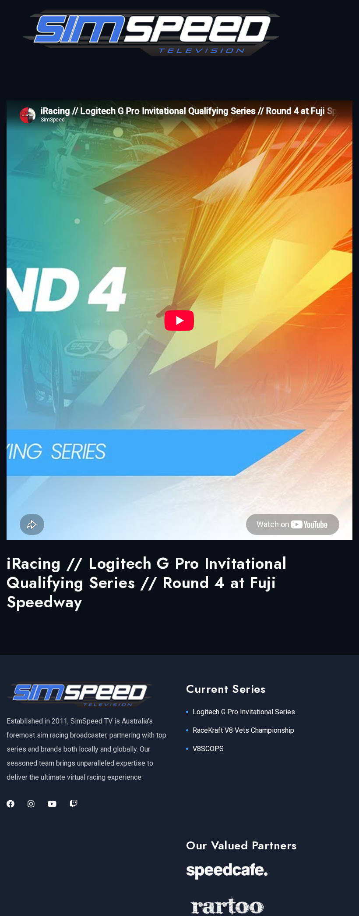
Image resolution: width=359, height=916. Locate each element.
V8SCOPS (208, 749)
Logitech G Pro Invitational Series (244, 712)
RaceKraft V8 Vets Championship (243, 730)
